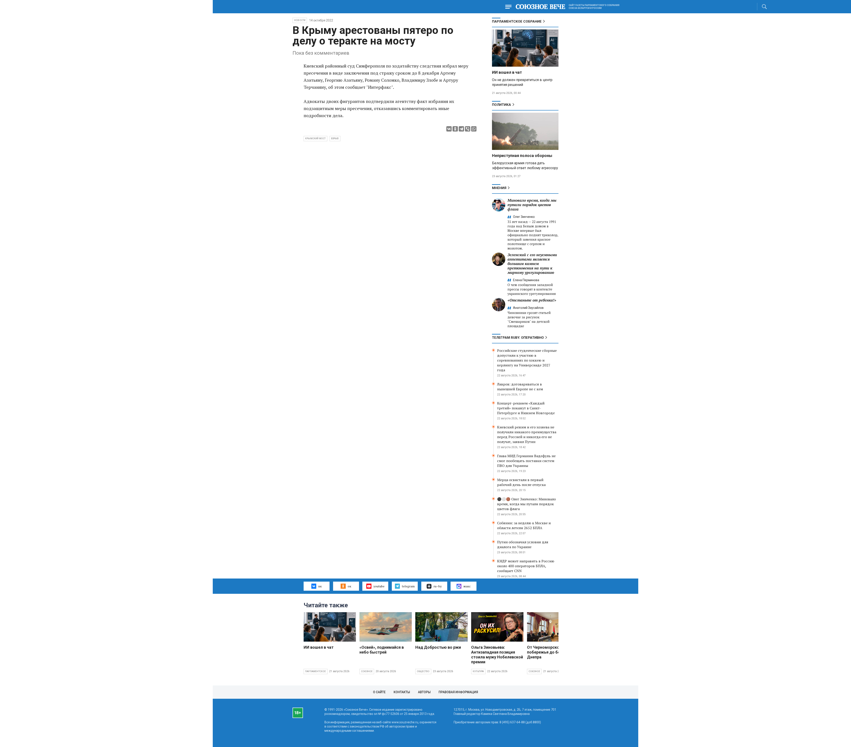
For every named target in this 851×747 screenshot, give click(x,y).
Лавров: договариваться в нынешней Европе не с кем (520, 386)
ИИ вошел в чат (507, 72)
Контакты (402, 692)
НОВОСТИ (299, 20)
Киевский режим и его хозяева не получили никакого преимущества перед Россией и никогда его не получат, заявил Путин (526, 434)
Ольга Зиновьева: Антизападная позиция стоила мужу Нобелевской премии (497, 654)
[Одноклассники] (455, 129)
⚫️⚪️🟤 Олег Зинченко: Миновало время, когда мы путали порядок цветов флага (526, 504)
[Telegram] (461, 129)
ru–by (437, 586)
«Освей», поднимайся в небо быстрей (381, 649)
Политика (501, 105)
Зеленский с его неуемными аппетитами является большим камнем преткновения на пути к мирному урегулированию (532, 263)
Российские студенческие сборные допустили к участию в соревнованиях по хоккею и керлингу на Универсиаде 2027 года (527, 360)
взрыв (335, 138)
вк (320, 586)
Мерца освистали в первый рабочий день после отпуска (521, 482)
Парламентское (315, 671)
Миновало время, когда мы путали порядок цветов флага (531, 205)
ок (349, 586)
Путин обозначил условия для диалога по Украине (522, 544)
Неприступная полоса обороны (522, 155)
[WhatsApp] (473, 129)
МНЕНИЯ (499, 188)
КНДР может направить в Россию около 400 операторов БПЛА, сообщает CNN (525, 566)
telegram (408, 586)
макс (467, 586)
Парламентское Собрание (517, 21)
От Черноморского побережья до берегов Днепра (549, 652)
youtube (379, 586)
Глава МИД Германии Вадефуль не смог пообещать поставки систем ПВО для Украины (526, 460)
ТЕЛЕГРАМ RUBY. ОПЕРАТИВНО (518, 338)
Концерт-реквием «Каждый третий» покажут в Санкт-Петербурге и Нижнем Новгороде (526, 408)
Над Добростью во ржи (438, 647)
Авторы (424, 692)
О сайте (379, 692)
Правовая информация (458, 692)
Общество (423, 671)
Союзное (367, 671)
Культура (478, 671)
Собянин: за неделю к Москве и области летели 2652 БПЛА (524, 525)
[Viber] (467, 129)
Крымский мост (315, 138)
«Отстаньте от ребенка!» (531, 300)
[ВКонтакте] (449, 129)
